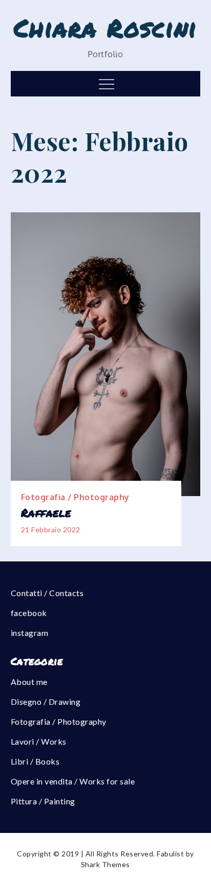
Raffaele (46, 513)
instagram (30, 632)
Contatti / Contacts (47, 593)
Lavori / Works (39, 741)
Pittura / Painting (43, 801)
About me (29, 681)
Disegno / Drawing (46, 701)
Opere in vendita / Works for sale (73, 781)
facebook (29, 613)
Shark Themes (105, 864)
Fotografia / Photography (75, 497)
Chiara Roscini (105, 27)
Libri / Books (35, 761)
